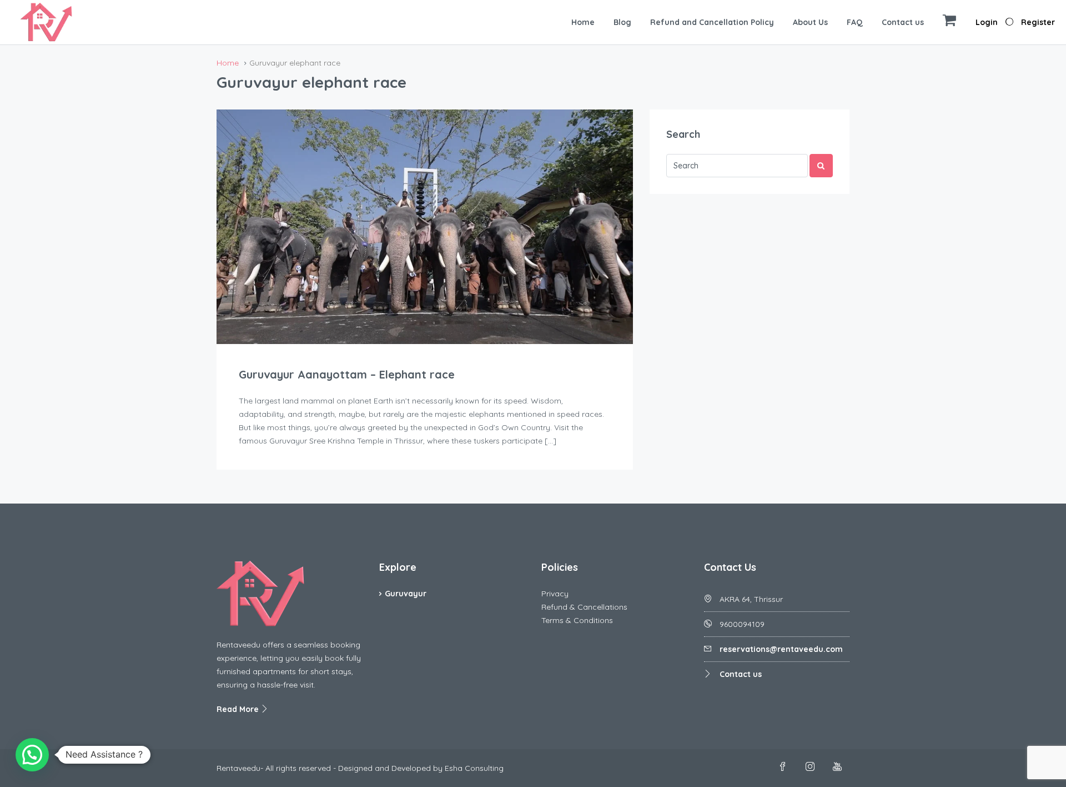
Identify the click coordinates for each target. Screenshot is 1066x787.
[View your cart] (949, 22)
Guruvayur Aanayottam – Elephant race (347, 374)
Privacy (555, 594)
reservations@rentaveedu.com (781, 649)
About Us (810, 22)
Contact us (903, 22)
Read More (239, 709)
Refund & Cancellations (584, 607)
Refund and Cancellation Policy (712, 22)
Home (583, 22)
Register (1038, 22)
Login (987, 22)
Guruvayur (405, 594)
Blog (622, 22)
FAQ (855, 22)
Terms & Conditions (577, 620)
